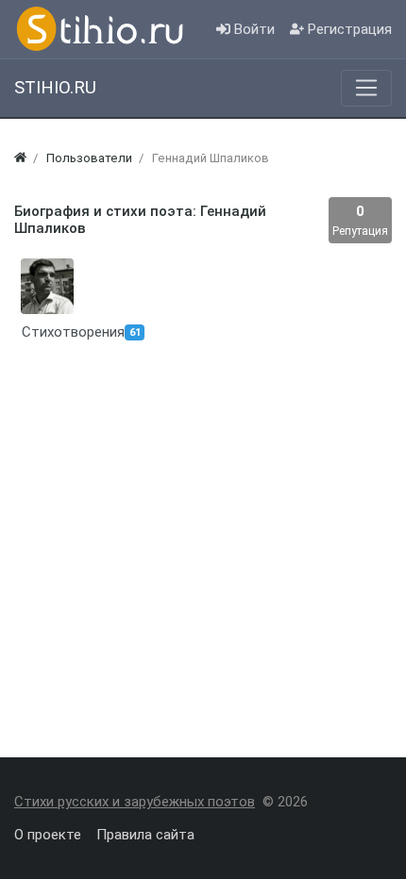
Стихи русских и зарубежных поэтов (134, 801)
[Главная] (20, 158)
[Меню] (366, 88)
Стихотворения (44, 331)
